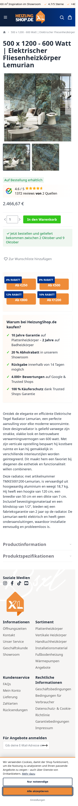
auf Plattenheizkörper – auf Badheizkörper (35, 340)
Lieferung (10, 697)
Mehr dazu (28, 773)
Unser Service (13, 641)
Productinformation (24, 544)
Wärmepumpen (47, 661)
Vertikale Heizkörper (51, 635)
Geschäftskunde (15, 648)
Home (4, 32)
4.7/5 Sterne (52, 4)
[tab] (37, 544)
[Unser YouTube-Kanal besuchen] (26, 583)
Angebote (42, 667)
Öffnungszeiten (14, 628)
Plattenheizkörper (49, 628)
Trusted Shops (22, 381)
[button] (16, 157)
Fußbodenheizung (49, 654)
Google (56, 377)
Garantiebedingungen (52, 721)
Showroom (11, 654)
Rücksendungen (15, 710)
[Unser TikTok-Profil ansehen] (19, 583)
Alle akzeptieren (37, 791)
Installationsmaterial (51, 648)
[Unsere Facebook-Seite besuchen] (12, 583)
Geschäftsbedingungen (53, 689)
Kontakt (9, 635)
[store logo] (33, 17)
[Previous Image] (6, 107)
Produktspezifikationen (28, 556)
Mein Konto (12, 690)
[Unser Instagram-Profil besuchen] (5, 583)
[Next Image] (68, 107)
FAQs (7, 684)
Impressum (44, 728)
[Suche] (61, 17)
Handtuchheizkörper (51, 641)
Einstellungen (37, 800)
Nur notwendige (37, 781)
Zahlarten (10, 703)
